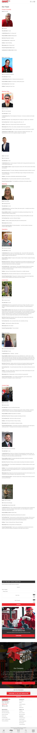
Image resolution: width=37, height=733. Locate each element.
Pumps (11, 732)
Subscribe (18, 635)
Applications (21, 707)
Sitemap (25, 727)
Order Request (21, 719)
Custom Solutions (22, 704)
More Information (22, 714)
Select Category (4, 589)
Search (26, 732)
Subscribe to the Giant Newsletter (18, 693)
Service (3, 732)
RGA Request (21, 722)
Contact (18, 732)
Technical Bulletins (5, 720)
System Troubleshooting (6, 719)
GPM (34, 594)
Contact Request (22, 724)
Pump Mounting (4, 717)
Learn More (18, 683)
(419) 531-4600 (4, 704)
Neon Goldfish (21, 728)
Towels (20, 705)
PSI (34, 599)
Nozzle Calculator (5, 714)
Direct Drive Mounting (5, 712)
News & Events (21, 712)
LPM (34, 597)
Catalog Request (22, 717)
